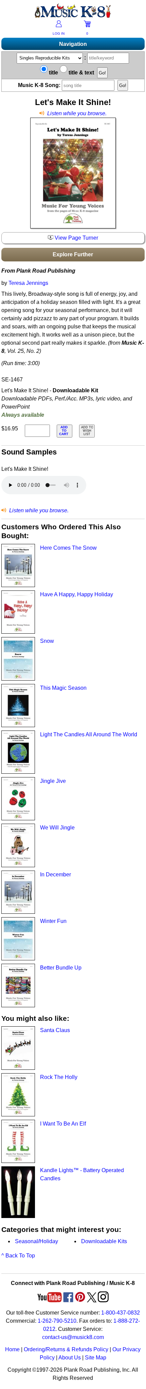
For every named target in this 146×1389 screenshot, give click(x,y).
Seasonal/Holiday (36, 1241)
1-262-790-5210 (57, 1321)
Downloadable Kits (104, 1241)
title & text (80, 72)
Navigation (73, 44)
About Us (69, 1357)
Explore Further (73, 254)
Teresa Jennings (28, 283)
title (53, 72)
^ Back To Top (18, 1255)
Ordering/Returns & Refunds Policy (66, 1349)
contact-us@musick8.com (73, 1337)
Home (12, 1349)
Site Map (95, 1357)
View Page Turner (75, 238)
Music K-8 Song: (40, 85)
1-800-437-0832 (120, 1313)
